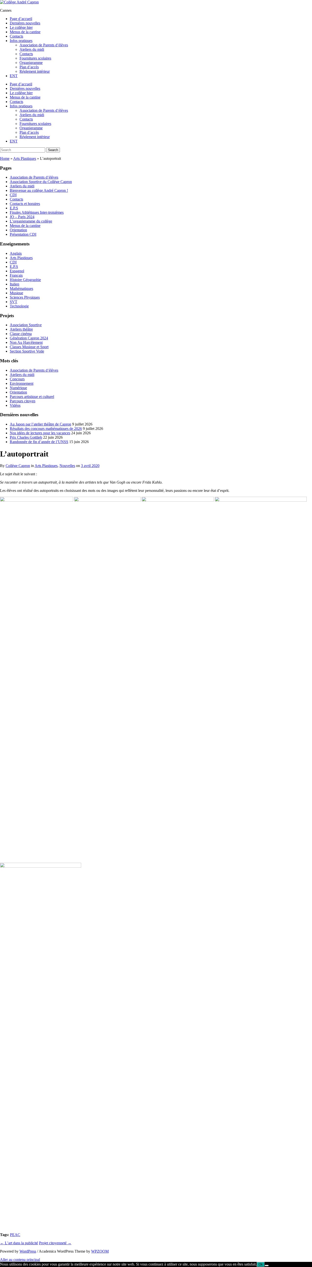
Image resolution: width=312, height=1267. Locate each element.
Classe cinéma (21, 334)
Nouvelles (67, 466)
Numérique (18, 388)
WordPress (28, 1251)
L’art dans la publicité (19, 1243)
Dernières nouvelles (25, 23)
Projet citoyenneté (55, 1243)
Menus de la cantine (25, 32)
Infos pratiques (21, 41)
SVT (13, 302)
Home (5, 158)
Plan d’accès (29, 67)
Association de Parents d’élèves (44, 45)
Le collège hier (21, 27)
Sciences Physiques (25, 297)
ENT (14, 76)
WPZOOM (100, 1251)
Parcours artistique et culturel (32, 397)
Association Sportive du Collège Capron (41, 182)
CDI (13, 195)
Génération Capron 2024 (29, 338)
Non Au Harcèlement (26, 342)
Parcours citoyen (22, 401)
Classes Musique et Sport (29, 347)
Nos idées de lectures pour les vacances (40, 433)
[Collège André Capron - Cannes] (19, 2)
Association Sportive (26, 325)
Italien (14, 284)
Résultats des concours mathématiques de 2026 (46, 428)
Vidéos (15, 405)
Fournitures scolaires (35, 58)
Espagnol (17, 271)
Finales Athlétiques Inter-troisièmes (37, 212)
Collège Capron (18, 466)
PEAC (15, 1235)
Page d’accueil (21, 19)
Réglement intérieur (35, 71)
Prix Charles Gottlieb (26, 437)
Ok (261, 1264)
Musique (16, 293)
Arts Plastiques (24, 158)
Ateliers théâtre (21, 329)
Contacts (16, 36)
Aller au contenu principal (20, 1259)
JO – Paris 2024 (22, 217)
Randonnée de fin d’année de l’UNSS (39, 442)
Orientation (18, 230)
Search (53, 150)
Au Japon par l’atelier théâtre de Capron (40, 424)
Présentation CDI (23, 234)
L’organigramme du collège (31, 221)
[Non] (267, 1265)
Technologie (19, 306)
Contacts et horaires (25, 204)
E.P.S (14, 208)
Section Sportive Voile (27, 351)
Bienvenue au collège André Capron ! (39, 190)
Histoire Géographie (25, 280)
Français (16, 275)
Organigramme (31, 63)
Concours (17, 379)
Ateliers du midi (32, 49)
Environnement (21, 383)
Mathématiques (21, 288)
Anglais (16, 253)
